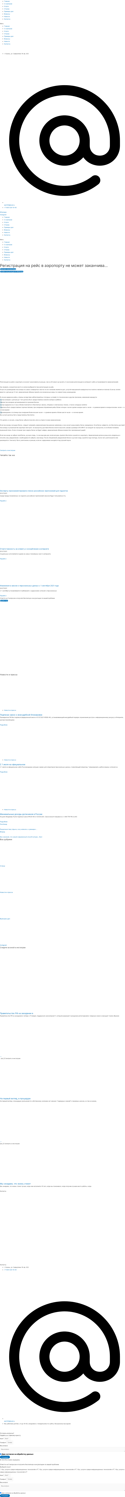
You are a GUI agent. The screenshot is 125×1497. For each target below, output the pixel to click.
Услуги (6, 6)
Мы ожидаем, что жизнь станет (15, 1184)
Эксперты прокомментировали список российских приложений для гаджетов (34, 491)
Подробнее (3, 725)
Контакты (7, 19)
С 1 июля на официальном (12, 764)
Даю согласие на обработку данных (14, 1493)
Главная (7, 1)
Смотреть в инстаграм (7, 450)
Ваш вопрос (4, 1445)
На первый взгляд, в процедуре (15, 1098)
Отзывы (6, 9)
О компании (8, 4)
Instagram (3, 945)
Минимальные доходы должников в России (21, 814)
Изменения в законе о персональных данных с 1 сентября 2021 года (29, 586)
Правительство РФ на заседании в (16, 1013)
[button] (62, 23)
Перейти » (3, 501)
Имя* (2, 1438)
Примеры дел (8, 11)
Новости (7, 16)
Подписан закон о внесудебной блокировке (21, 715)
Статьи (2, 866)
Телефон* (3, 1442)
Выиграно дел (5, 919)
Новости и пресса (10, 710)
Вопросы (7, 14)
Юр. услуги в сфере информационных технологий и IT (20, 1469)
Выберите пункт (5, 1467)
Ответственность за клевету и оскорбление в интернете (24, 549)
